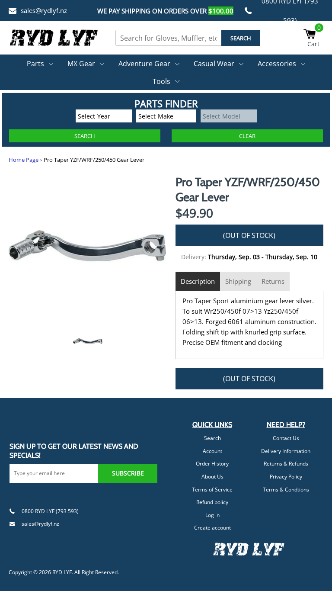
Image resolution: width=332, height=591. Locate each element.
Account (212, 451)
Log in (212, 515)
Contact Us (286, 438)
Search (212, 438)
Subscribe (128, 473)
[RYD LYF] (54, 38)
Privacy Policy (286, 476)
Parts (35, 63)
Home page (23, 160)
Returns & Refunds (286, 463)
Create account (212, 527)
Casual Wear (214, 63)
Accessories (277, 63)
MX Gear (81, 63)
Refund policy (212, 502)
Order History (212, 463)
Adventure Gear (144, 63)
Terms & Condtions (286, 489)
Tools (161, 81)
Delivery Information (285, 451)
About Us (212, 476)
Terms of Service (212, 489)
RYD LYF (62, 572)
